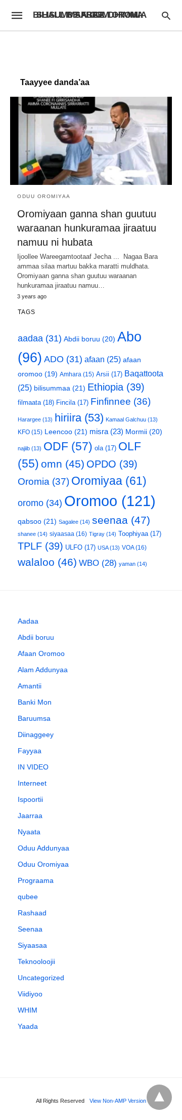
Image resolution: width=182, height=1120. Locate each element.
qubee (28, 897)
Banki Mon (35, 702)
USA (109, 548)
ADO (63, 359)
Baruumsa (34, 718)
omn (62, 464)
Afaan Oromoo (41, 653)
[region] (91, 49)
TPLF (40, 546)
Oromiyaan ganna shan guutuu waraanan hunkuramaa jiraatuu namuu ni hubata (86, 228)
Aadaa (28, 621)
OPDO (112, 464)
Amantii (29, 686)
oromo (40, 502)
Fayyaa (29, 751)
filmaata (36, 402)
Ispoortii (30, 799)
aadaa (40, 338)
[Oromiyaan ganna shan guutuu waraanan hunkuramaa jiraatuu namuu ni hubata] (91, 141)
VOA (134, 547)
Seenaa (30, 929)
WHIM (27, 1010)
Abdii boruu (89, 339)
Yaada (28, 1026)
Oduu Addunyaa (43, 848)
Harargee (35, 419)
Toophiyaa (139, 533)
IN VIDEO (33, 767)
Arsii (109, 374)
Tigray (102, 534)
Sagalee (74, 522)
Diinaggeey (36, 734)
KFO (30, 432)
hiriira (79, 417)
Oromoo (110, 500)
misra (106, 431)
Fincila (72, 402)
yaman (133, 564)
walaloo (47, 562)
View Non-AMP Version (117, 1101)
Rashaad (32, 913)
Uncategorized (41, 978)
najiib (29, 448)
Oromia (43, 481)
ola (105, 448)
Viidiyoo (30, 994)
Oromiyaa (109, 480)
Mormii (143, 432)
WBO (98, 563)
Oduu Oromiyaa (44, 196)
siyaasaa (68, 533)
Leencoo (65, 432)
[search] (166, 15)
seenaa (121, 520)
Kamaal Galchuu (132, 419)
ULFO (80, 547)
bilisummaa (59, 388)
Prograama (36, 880)
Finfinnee (120, 401)
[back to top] (159, 1097)
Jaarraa (30, 816)
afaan (102, 359)
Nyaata (29, 832)
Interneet (32, 783)
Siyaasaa (32, 945)
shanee (33, 534)
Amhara (77, 374)
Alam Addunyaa (43, 670)
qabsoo (37, 521)
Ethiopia (116, 387)
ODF (68, 446)
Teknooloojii (36, 961)
